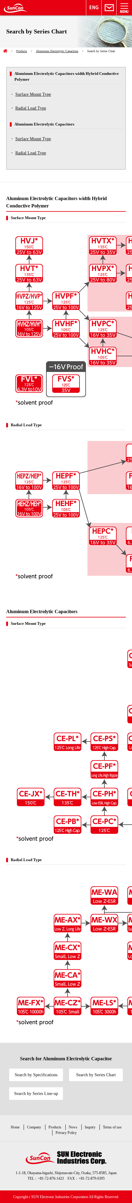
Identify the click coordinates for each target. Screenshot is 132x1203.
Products (21, 51)
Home (15, 1127)
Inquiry (90, 1127)
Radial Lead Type (30, 108)
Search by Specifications (36, 1075)
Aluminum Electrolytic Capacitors (57, 51)
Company (34, 1127)
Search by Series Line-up (36, 1093)
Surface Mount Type (33, 94)
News (73, 1127)
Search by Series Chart (96, 1075)
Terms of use (112, 1127)
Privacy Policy (66, 1133)
